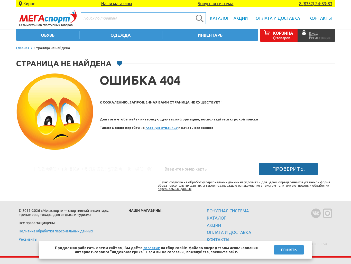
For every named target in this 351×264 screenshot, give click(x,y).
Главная (22, 48)
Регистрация (319, 38)
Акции (241, 18)
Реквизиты (28, 239)
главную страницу (161, 128)
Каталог (219, 18)
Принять (289, 250)
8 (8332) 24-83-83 (315, 3)
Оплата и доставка (278, 18)
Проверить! (288, 169)
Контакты (320, 18)
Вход (313, 33)
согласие (151, 248)
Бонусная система (215, 3)
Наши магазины (116, 3)
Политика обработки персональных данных (56, 231)
